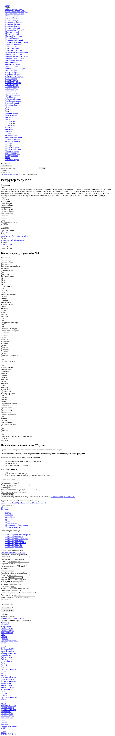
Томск (11, 89)
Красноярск (13, 50)
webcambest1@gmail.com (13, 503)
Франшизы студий (12, 154)
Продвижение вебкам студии (16, 525)
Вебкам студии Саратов (14, 541)
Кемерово (13, 44)
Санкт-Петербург (16, 12)
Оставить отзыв (11, 135)
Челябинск (13, 101)
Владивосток (13, 22)
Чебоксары (13, 99)
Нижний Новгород (16, 56)
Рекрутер (8, 119)
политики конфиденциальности (63, 497)
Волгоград (13, 26)
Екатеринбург (14, 30)
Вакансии (9, 109)
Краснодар (13, 48)
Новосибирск (14, 14)
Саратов (12, 75)
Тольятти (12, 87)
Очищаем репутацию (13, 137)
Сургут (11, 81)
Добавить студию (12, 148)
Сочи (11, 79)
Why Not (4, 232)
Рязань (11, 71)
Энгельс (12, 103)
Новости (8, 131)
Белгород (12, 20)
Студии (8, 107)
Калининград (14, 40)
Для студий (9, 143)
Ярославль (13, 105)
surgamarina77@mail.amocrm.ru (12, 240)
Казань (12, 38)
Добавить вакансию (13, 150)
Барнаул (12, 18)
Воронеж (12, 28)
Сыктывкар (13, 83)
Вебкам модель (11, 115)
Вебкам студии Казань (14, 547)
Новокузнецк (13, 60)
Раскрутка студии (12, 152)
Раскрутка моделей (12, 139)
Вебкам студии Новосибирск (16, 539)
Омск (11, 62)
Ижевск (12, 34)
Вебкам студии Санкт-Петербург (18, 535)
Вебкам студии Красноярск (15, 543)
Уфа (11, 97)
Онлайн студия (14, 10)
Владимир (12, 24)
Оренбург (12, 64)
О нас (7, 158)
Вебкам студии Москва (14, 537)
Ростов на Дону (15, 68)
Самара (12, 73)
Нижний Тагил (14, 58)
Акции (8, 133)
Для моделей (10, 121)
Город (7, 6)
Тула (10, 91)
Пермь (11, 66)
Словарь (8, 127)
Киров (11, 46)
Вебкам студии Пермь (13, 545)
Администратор (11, 113)
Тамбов (11, 85)
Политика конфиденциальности (13, 553)
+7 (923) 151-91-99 (8, 244)
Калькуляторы (10, 125)
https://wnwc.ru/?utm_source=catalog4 (14, 236)
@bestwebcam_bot (36, 503)
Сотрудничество (11, 156)
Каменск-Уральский (16, 42)
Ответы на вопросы (13, 141)
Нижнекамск (13, 54)
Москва (12, 16)
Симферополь (14, 77)
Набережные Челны (16, 52)
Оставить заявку (7, 494)
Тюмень (12, 93)
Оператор (9, 117)
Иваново (12, 32)
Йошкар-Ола (13, 36)
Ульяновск (12, 95)
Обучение (9, 129)
